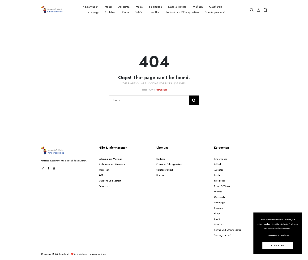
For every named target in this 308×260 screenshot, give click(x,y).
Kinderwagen (90, 7)
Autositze (123, 7)
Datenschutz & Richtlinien (277, 235)
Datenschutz (105, 186)
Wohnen (198, 7)
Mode (139, 7)
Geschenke (215, 7)
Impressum (104, 170)
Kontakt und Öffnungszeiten (182, 12)
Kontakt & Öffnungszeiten (169, 164)
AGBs (102, 175)
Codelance (82, 254)
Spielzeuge (155, 7)
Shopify (104, 254)
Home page (161, 89)
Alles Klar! (277, 245)
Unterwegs (92, 12)
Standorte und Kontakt (110, 180)
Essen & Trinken (177, 7)
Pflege (125, 12)
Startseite (160, 159)
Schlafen (110, 12)
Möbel (108, 7)
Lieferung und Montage (110, 159)
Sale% (138, 12)
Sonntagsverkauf (215, 12)
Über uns (161, 175)
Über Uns (154, 12)
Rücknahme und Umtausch (112, 164)
